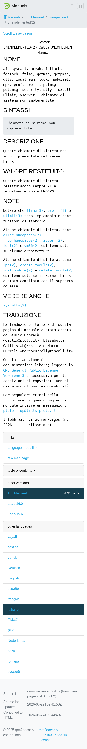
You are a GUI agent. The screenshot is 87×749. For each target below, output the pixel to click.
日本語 (13, 620)
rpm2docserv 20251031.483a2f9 (53, 732)
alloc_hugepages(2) (22, 235)
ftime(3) (34, 211)
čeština (13, 547)
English (13, 578)
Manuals (13, 17)
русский (14, 672)
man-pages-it (58, 17)
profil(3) (57, 211)
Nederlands (16, 640)
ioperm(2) (52, 240)
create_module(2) (37, 265)
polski (12, 651)
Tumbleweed (34, 17)
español (14, 588)
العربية (12, 537)
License (44, 740)
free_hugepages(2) (21, 240)
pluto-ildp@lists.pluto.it (29, 411)
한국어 (13, 630)
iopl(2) (10, 246)
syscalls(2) (14, 305)
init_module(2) (18, 270)
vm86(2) (31, 246)
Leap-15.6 (15, 514)
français (13, 599)
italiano (13, 609)
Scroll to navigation (17, 33)
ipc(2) (9, 265)
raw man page (18, 458)
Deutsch (14, 568)
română (13, 661)
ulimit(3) (12, 216)
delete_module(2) (56, 270)
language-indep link (22, 448)
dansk (12, 557)
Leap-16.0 (15, 503)
